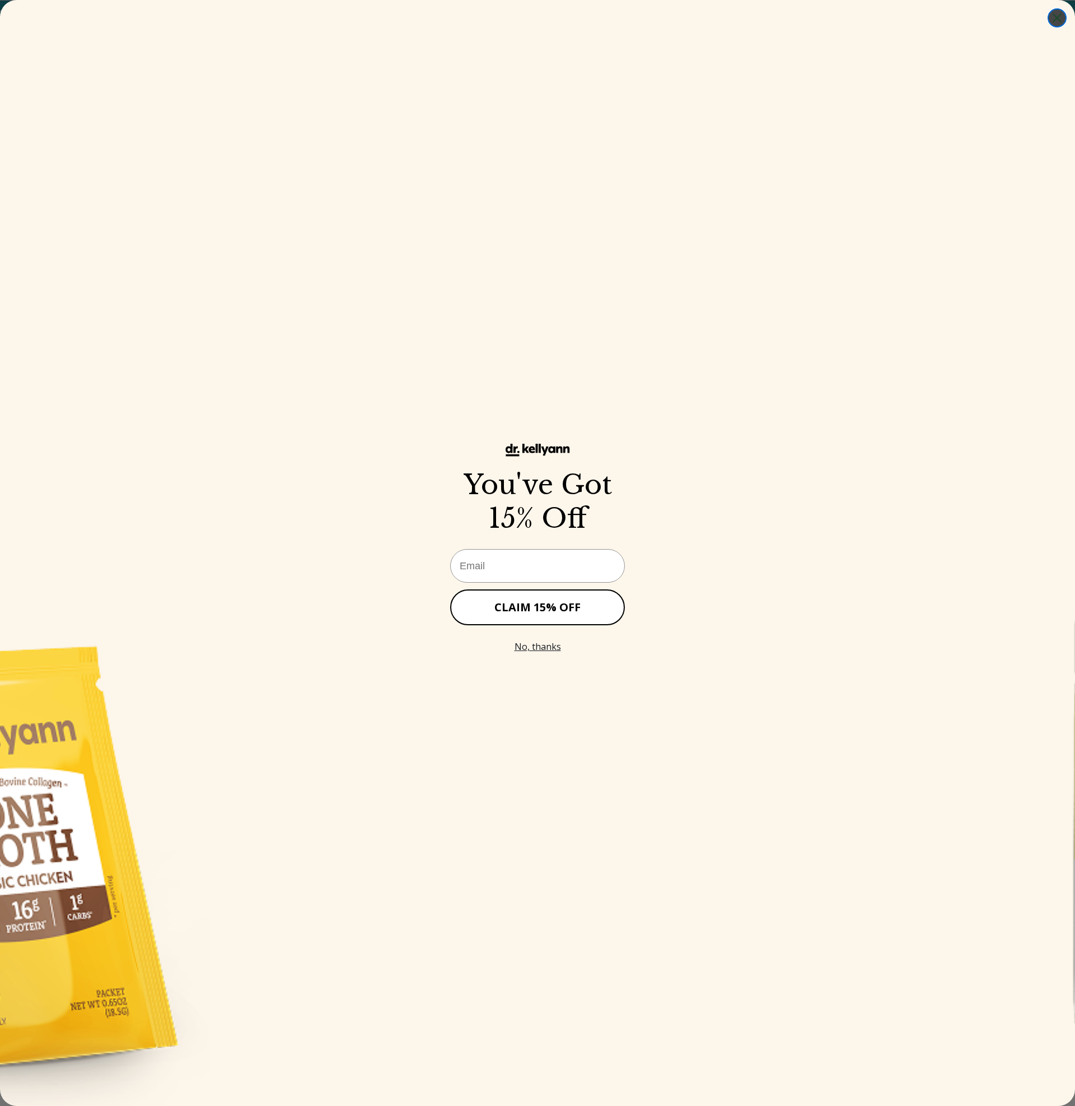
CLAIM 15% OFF (537, 607)
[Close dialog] (1057, 18)
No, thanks (538, 646)
